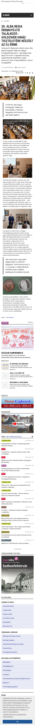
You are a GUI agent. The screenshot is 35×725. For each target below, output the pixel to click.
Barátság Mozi (7, 622)
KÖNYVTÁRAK (6, 670)
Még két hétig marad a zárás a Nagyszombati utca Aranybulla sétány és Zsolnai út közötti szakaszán (15, 519)
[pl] (26, 3)
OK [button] (17, 721)
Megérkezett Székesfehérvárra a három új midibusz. (15, 543)
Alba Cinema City (7, 626)
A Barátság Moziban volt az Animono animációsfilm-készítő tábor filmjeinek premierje (15, 469)
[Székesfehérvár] (19, 8)
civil (4, 317)
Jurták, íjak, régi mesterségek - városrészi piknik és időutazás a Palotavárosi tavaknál (15, 494)
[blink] (33, 3)
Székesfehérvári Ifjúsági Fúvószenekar (13, 644)
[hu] (22, 3)
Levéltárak (5, 674)
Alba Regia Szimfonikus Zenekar (11, 636)
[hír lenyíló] (32, 436)
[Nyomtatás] (32, 73)
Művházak (5, 683)
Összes (30, 322)
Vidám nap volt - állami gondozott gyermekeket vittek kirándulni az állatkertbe (15, 486)
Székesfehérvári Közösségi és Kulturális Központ (16, 678)
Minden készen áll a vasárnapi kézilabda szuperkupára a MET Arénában (16, 461)
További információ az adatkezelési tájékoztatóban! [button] (14, 716)
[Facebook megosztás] (25, 73)
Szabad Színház (7, 610)
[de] (28, 3)
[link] (17, 403)
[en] (24, 3)
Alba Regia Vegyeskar (8, 640)
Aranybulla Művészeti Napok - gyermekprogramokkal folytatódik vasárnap (15, 445)
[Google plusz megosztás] (30, 73)
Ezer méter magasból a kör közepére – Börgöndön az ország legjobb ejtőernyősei (15, 478)
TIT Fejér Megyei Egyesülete (10, 687)
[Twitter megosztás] (27, 73)
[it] (31, 3)
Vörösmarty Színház (8, 606)
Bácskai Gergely (21, 67)
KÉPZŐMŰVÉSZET (8, 666)
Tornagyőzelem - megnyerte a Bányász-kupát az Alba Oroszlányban (15, 453)
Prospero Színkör (7, 614)
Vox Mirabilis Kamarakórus (10, 652)
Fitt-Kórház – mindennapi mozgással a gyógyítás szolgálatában (14, 511)
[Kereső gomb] (31, 15)
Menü (6, 15)
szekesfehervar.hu (8, 67)
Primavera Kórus (7, 648)
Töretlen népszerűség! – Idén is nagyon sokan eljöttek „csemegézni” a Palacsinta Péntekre (15, 528)
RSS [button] (2, 695)
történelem (11, 317)
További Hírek (17, 549)
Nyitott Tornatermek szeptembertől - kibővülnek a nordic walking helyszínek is (16, 503)
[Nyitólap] (2, 21)
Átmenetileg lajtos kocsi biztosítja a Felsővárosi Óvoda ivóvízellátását (16, 536)
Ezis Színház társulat (8, 618)
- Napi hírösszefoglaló (14, 437)
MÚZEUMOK (6, 662)
